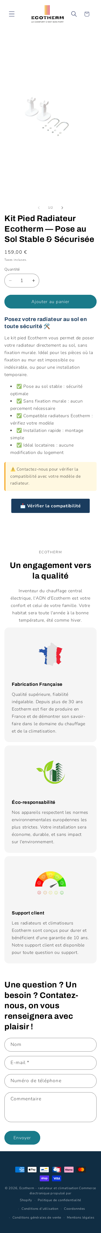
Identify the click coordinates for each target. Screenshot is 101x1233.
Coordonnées (74, 1209)
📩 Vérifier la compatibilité (50, 506)
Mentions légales (80, 1217)
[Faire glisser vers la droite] (62, 207)
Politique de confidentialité (59, 1200)
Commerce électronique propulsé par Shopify (58, 1194)
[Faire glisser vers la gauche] (38, 207)
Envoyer (22, 1138)
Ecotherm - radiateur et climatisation (48, 1188)
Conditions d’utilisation (40, 1209)
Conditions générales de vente (37, 1217)
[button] (11, 14)
